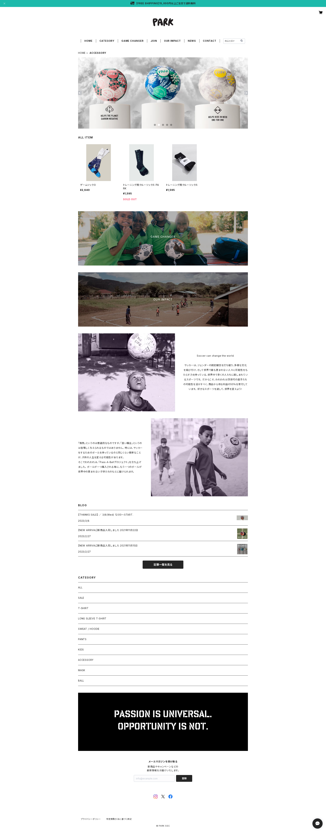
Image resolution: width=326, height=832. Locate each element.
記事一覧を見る (163, 564)
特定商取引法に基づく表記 (119, 819)
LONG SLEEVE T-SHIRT (92, 618)
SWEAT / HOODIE (88, 628)
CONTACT (209, 40)
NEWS (192, 40)
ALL (80, 587)
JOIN (154, 40)
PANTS (82, 639)
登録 (184, 778)
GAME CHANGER (132, 40)
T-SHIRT (83, 608)
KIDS (81, 649)
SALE (81, 597)
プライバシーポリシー (91, 819)
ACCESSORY (86, 659)
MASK (81, 670)
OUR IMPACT (172, 40)
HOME (88, 40)
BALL (81, 680)
